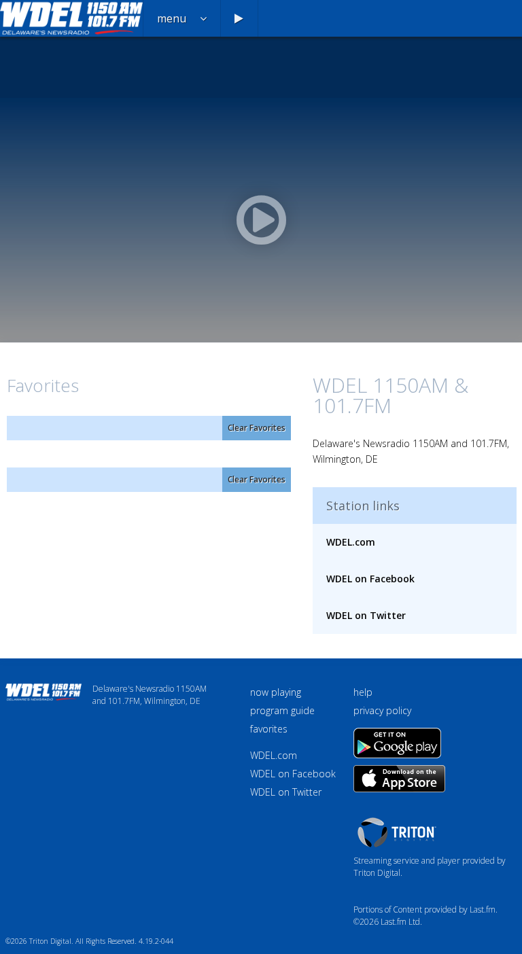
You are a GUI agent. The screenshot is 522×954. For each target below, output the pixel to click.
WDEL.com (350, 541)
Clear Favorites (256, 428)
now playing (275, 692)
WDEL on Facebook (370, 578)
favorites (269, 728)
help (362, 692)
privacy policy (382, 710)
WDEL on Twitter (366, 615)
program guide (282, 710)
